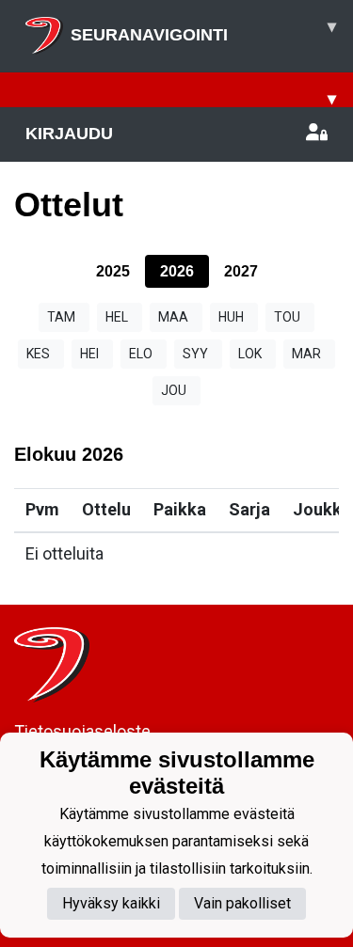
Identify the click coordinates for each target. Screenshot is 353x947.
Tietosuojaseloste (82, 731)
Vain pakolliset (242, 903)
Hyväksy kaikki (111, 903)
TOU (287, 316)
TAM (61, 316)
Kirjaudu (69, 133)
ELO (140, 353)
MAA (173, 316)
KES (38, 353)
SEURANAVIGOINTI (203, 30)
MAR (306, 353)
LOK (250, 353)
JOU (173, 390)
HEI (89, 353)
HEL (116, 316)
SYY (195, 353)
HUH (231, 316)
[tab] (113, 271)
